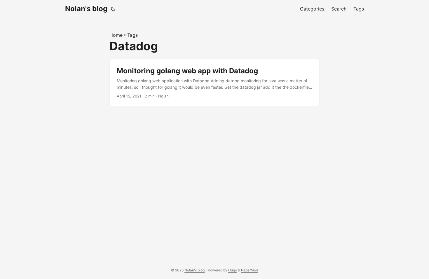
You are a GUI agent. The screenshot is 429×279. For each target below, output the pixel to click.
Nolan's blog (86, 8)
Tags (132, 35)
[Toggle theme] (113, 9)
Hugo (232, 270)
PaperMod (249, 270)
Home (116, 35)
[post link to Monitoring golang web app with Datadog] (214, 82)
